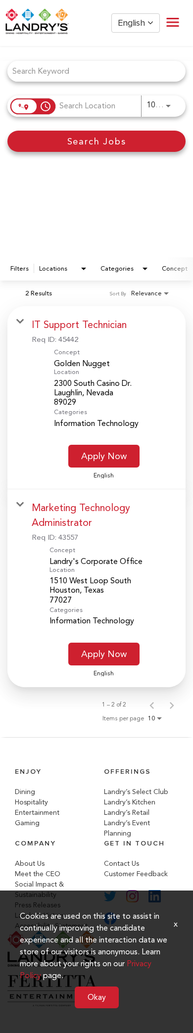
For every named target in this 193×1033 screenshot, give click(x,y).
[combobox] (91, 71)
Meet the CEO (37, 874)
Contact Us (121, 863)
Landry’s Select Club (136, 792)
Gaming (27, 823)
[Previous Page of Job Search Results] (152, 704)
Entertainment (37, 812)
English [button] (132, 23)
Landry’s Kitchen (129, 802)
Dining (25, 792)
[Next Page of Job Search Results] (172, 704)
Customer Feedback (136, 874)
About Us (30, 863)
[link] (96, 397)
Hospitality (31, 802)
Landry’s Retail (126, 812)
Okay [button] (97, 997)
